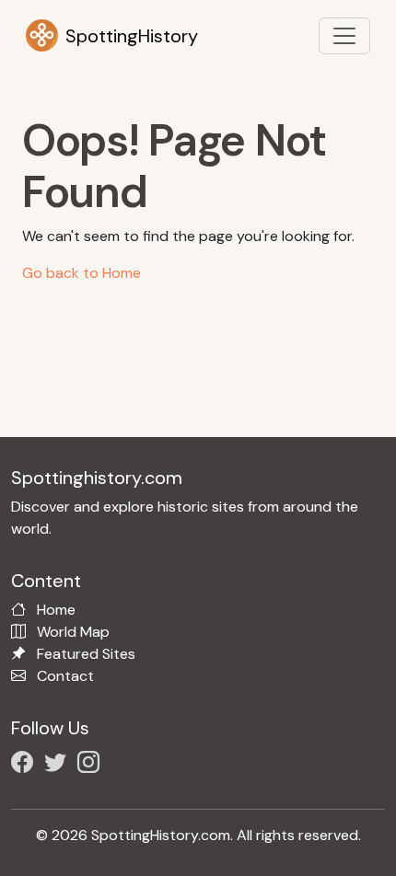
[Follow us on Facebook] (26, 765)
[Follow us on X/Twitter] (59, 765)
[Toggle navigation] (344, 35)
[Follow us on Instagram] (92, 765)
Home (56, 609)
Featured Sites (86, 653)
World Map (73, 631)
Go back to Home (81, 272)
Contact (65, 676)
